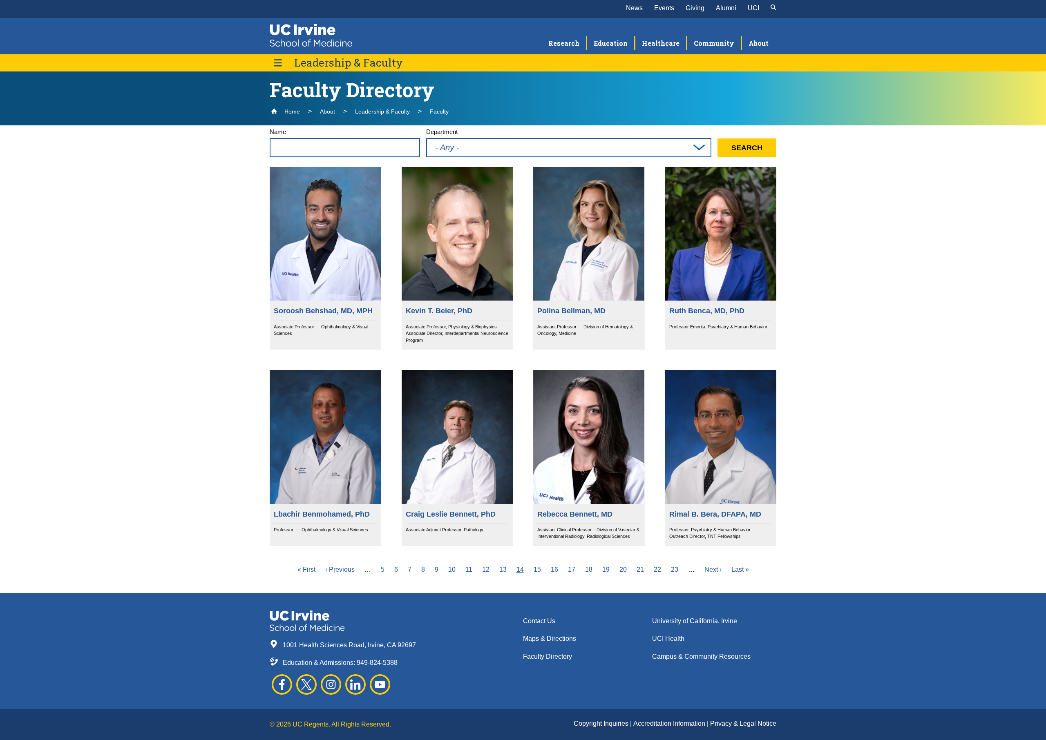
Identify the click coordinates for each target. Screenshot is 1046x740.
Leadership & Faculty (348, 62)
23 (674, 569)
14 (520, 569)
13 (503, 569)
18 (588, 569)
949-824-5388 (377, 662)
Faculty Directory (547, 656)
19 (606, 569)
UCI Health (668, 638)
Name (278, 131)
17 (571, 569)
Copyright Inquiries (602, 723)
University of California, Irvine (694, 620)
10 (452, 569)
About (327, 111)
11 (468, 569)
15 (537, 569)
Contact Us (539, 620)
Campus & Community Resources (701, 656)
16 (554, 569)
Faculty (439, 111)
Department (442, 131)
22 (657, 569)
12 (485, 569)
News (634, 7)
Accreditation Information (670, 723)
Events (664, 7)
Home (291, 111)
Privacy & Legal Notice (743, 723)
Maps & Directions (549, 638)
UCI (753, 7)
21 (640, 569)
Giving (695, 7)
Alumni (726, 7)
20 (623, 569)
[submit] (773, 8)
